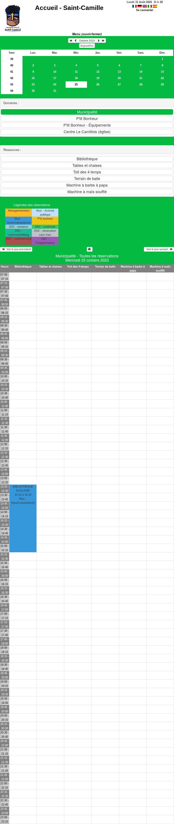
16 (33, 78)
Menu (87, 34)
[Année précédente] (70, 40)
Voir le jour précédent (17, 249)
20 (119, 78)
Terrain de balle (105, 266)
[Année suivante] (103, 40)
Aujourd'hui (87, 45)
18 (76, 78)
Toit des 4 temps (78, 266)
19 (97, 78)
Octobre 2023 (87, 40)
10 (54, 71)
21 (140, 78)
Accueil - (69, 7)
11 (76, 71)
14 (140, 71)
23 (33, 84)
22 (162, 78)
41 (11, 71)
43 (11, 84)
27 (119, 84)
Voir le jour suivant (157, 249)
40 (11, 65)
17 (54, 78)
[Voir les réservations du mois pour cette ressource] (75, 40)
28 (140, 84)
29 (162, 84)
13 (119, 71)
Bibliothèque (23, 266)
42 (11, 78)
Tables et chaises (50, 266)
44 (11, 90)
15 (162, 71)
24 (54, 84)
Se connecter (144, 10)
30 (33, 90)
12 (97, 71)
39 (11, 59)
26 (97, 84)
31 (54, 90)
